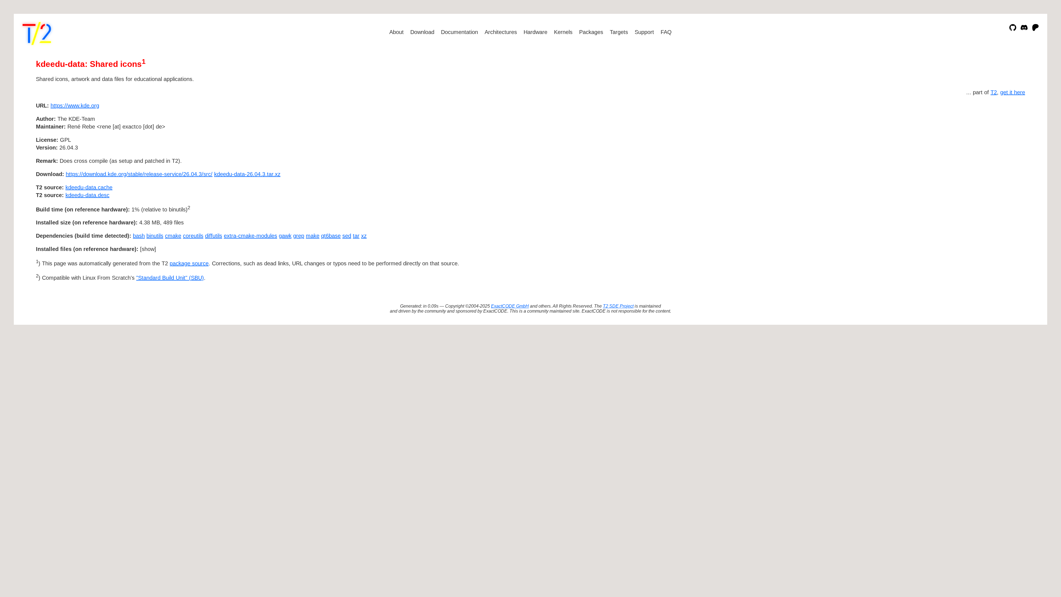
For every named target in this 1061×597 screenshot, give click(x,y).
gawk (285, 236)
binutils (154, 236)
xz (364, 236)
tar (356, 236)
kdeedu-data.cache (88, 187)
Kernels (563, 32)
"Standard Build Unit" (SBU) (170, 278)
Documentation (459, 32)
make (312, 236)
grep (298, 236)
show (148, 249)
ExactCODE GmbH (510, 306)
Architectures (501, 32)
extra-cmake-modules (250, 236)
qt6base (331, 236)
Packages (591, 32)
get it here (1012, 92)
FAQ (666, 32)
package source (189, 263)
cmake (173, 236)
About (396, 32)
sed (346, 236)
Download (422, 32)
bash (139, 236)
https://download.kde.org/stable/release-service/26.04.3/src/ (139, 174)
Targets (619, 32)
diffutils (213, 236)
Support (644, 32)
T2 (994, 92)
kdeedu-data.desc (87, 195)
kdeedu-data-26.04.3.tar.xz (247, 174)
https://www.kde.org (75, 106)
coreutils (193, 236)
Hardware (535, 32)
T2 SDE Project (618, 306)
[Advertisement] (1008, 137)
